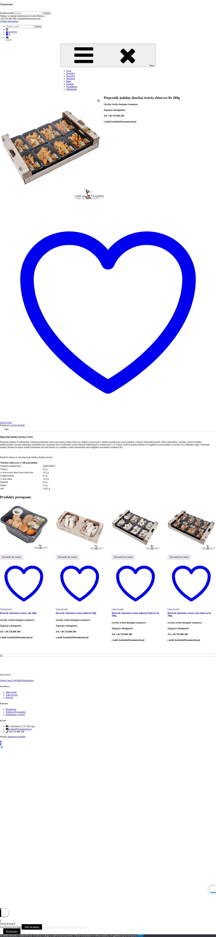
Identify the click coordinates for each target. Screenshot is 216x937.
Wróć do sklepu (32, 927)
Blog (68, 81)
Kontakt (70, 84)
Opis (6, 429)
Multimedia (71, 89)
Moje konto (11, 692)
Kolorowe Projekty (17, 736)
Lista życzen (11, 695)
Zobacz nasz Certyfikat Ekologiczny (17, 680)
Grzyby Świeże (17, 425)
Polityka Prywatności (16, 712)
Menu (152, 65)
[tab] (6, 429)
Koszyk (9, 697)
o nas (68, 70)
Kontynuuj (11, 931)
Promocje (70, 78)
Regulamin (11, 709)
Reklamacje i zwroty (15, 714)
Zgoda (140, 935)
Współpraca (71, 86)
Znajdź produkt (7, 13)
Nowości (70, 76)
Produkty (70, 73)
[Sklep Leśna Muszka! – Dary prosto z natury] (9, 21)
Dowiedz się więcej (11, 557)
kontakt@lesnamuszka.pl (19, 729)
